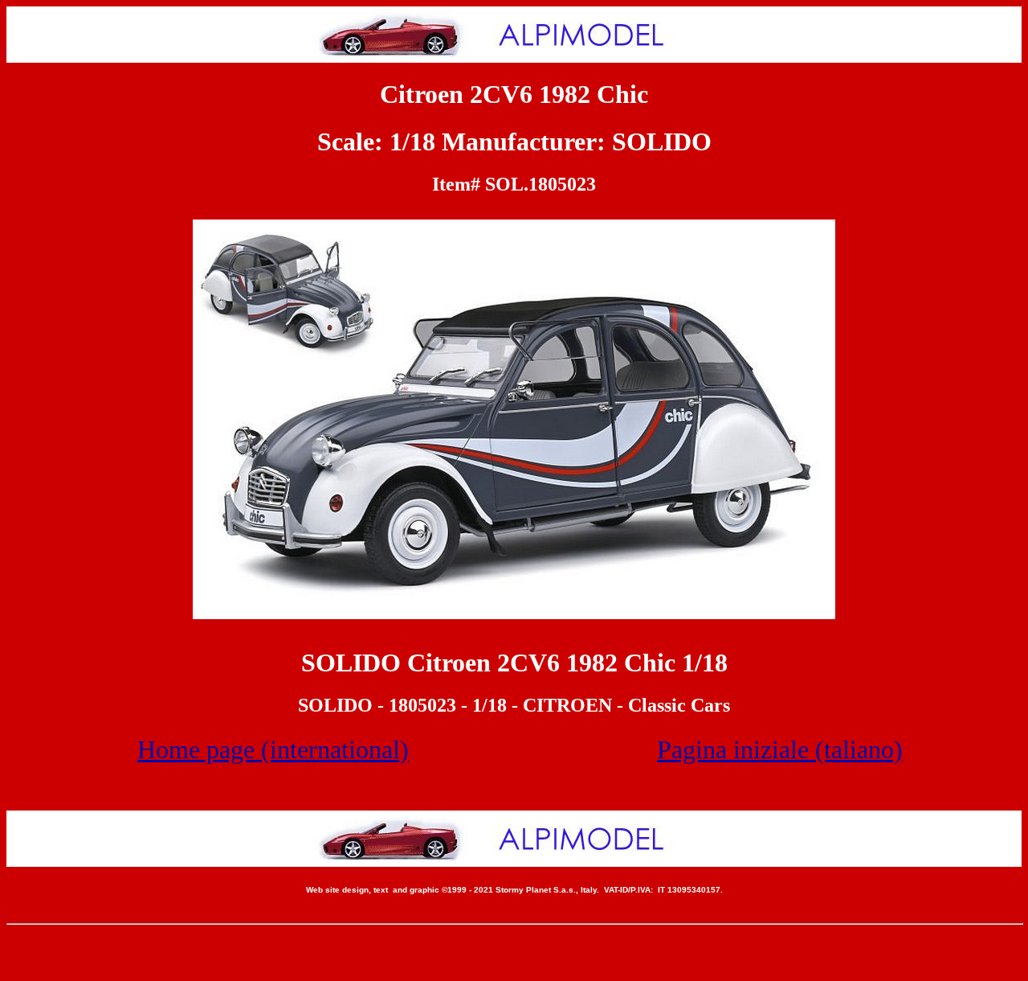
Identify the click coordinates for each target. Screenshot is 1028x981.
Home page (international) (273, 749)
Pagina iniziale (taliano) (780, 749)
